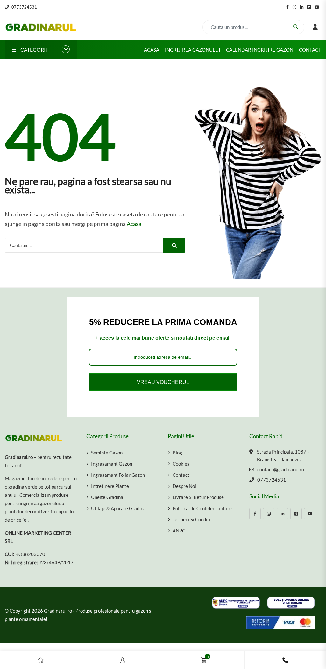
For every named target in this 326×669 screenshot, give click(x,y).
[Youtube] (309, 513)
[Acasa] (41, 660)
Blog (177, 452)
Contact (310, 50)
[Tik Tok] (296, 513)
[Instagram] (268, 513)
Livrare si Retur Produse (198, 497)
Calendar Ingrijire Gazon (259, 50)
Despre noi (184, 486)
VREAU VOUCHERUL (163, 382)
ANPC (179, 530)
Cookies (181, 464)
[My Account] (122, 660)
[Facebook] (255, 513)
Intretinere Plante (110, 486)
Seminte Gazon (107, 452)
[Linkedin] (282, 513)
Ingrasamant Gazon (111, 464)
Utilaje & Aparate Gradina (118, 508)
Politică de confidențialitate (202, 508)
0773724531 (24, 7)
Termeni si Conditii (192, 519)
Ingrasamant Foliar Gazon (118, 475)
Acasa (151, 50)
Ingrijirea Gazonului (192, 50)
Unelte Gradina (107, 497)
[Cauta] (174, 245)
